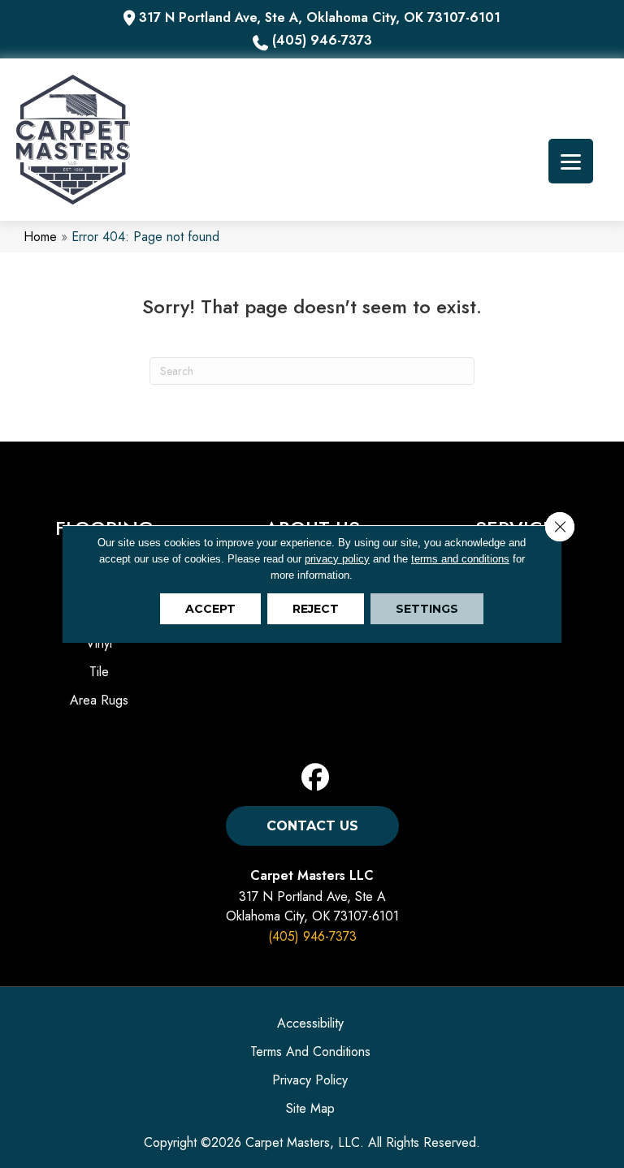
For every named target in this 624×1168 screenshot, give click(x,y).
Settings (427, 608)
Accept (210, 608)
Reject (315, 608)
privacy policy (337, 559)
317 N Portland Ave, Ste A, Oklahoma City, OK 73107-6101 (319, 17)
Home (40, 236)
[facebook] (315, 778)
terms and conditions (460, 559)
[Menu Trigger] (570, 161)
